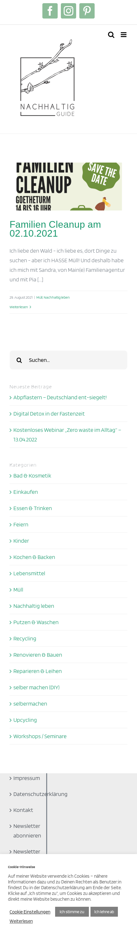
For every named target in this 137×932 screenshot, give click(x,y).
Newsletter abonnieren (25, 830)
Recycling (24, 638)
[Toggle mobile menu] (124, 34)
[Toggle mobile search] (111, 34)
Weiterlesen (19, 306)
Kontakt (23, 809)
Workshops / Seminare (40, 736)
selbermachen (30, 703)
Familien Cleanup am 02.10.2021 (55, 229)
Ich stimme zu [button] (72, 911)
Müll (39, 297)
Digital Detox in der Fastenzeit (49, 413)
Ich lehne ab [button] (104, 911)
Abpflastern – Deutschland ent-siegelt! (60, 397)
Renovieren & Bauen (37, 654)
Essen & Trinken (32, 508)
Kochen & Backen (34, 557)
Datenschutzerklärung (25, 794)
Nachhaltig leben (57, 297)
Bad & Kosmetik (32, 475)
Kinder (21, 540)
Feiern (20, 524)
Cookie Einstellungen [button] (30, 912)
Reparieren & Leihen (37, 671)
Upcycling (25, 719)
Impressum (25, 778)
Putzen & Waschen (36, 622)
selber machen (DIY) (36, 687)
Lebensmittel (29, 573)
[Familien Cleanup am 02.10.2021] (68, 186)
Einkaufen (25, 491)
